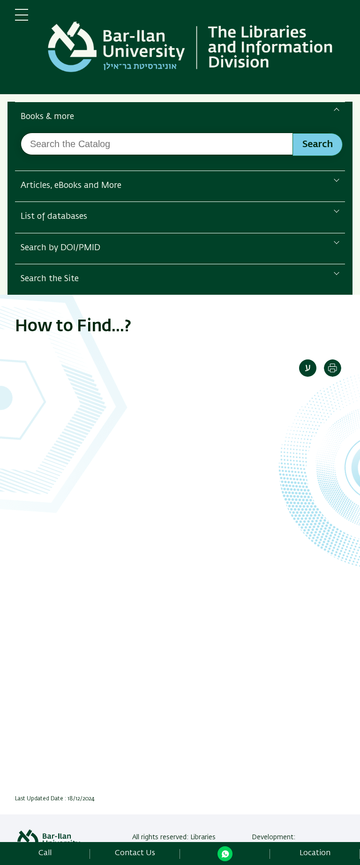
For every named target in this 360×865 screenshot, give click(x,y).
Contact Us (135, 853)
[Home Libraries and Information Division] (194, 49)
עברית (307, 368)
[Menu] (21, 19)
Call (45, 853)
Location (315, 853)
